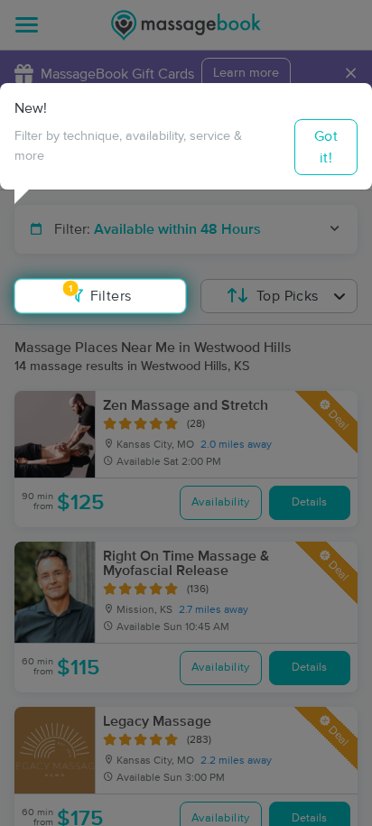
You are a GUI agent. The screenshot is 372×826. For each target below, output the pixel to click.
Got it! (326, 147)
